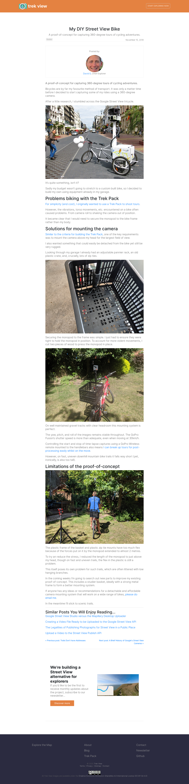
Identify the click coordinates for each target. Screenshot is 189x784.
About (88, 745)
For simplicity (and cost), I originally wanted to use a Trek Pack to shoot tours (92, 204)
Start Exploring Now (158, 6)
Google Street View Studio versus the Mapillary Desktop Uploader (85, 616)
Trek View (98, 764)
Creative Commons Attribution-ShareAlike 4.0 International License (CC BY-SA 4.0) (113, 776)
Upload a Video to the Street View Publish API (73, 633)
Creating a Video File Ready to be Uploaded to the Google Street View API (90, 621)
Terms (82, 766)
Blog (87, 750)
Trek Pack (90, 756)
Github (140, 756)
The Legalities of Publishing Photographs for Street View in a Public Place (90, 627)
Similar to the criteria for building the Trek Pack (74, 234)
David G (87, 73)
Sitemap (97, 766)
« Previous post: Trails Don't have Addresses (65, 640)
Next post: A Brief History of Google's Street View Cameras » (121, 641)
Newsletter (143, 750)
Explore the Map (42, 745)
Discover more (62, 703)
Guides (49, 39)
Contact (141, 745)
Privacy (89, 766)
